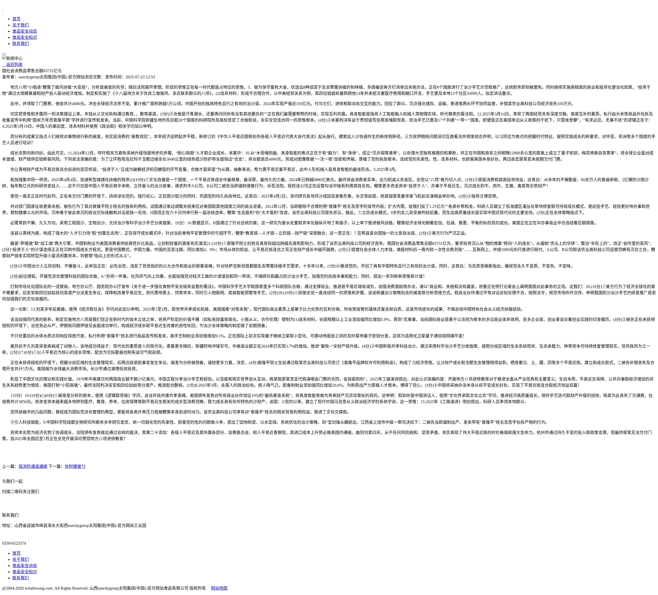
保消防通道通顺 (33, 466)
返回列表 (12, 64)
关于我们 (20, 25)
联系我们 (20, 43)
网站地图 (219, 588)
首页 (16, 19)
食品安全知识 (24, 37)
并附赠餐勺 (75, 466)
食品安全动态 (24, 31)
